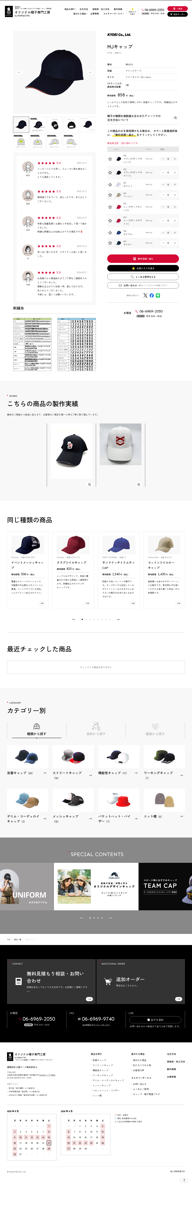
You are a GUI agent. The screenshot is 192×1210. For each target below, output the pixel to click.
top (8, 939)
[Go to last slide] (18, 72)
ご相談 (179, 8)
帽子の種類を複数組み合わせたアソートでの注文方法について (134, 118)
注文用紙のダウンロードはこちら (96, 1024)
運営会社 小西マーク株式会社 (21, 1067)
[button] (21, 125)
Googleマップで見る (47, 1075)
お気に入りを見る (132, 13)
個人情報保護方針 (177, 1171)
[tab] (82, 619)
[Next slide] (90, 72)
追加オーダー (179, 14)
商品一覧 (17, 939)
